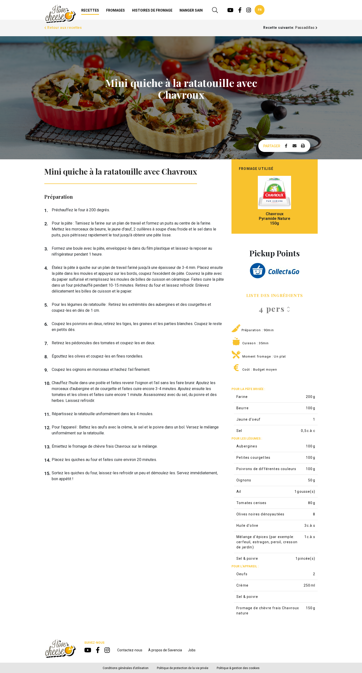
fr (260, 10)
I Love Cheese (60, 13)
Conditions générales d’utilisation (125, 668)
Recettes (90, 10)
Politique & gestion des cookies (238, 668)
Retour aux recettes (64, 28)
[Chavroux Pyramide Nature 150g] (274, 192)
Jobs (192, 650)
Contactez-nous (129, 650)
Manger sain (191, 10)
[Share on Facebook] (286, 146)
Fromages (115, 10)
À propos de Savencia (165, 650)
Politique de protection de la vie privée (182, 668)
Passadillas (305, 28)
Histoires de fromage (152, 10)
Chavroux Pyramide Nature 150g (274, 219)
